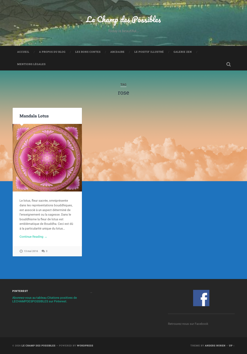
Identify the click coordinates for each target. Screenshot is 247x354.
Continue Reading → (33, 236)
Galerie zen (183, 51)
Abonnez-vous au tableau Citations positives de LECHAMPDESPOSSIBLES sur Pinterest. (44, 299)
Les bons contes (88, 51)
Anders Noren (215, 345)
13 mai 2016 (31, 251)
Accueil (23, 51)
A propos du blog (52, 51)
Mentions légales (31, 64)
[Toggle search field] (228, 64)
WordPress (85, 345)
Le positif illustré (149, 51)
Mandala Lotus (34, 115)
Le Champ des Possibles (123, 19)
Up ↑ (232, 345)
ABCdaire (117, 51)
